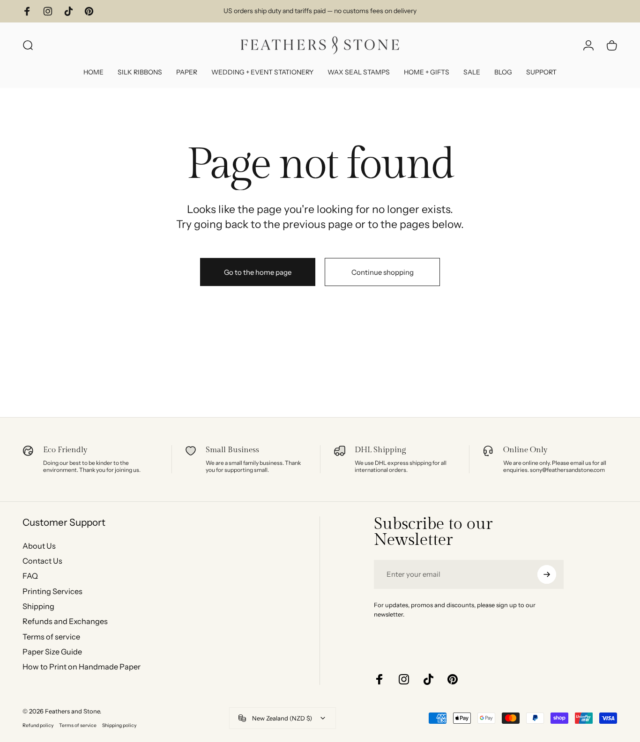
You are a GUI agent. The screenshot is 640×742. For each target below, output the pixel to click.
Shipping (38, 606)
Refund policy (37, 725)
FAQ (30, 575)
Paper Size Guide (52, 651)
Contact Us (42, 561)
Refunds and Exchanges (65, 621)
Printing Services (52, 591)
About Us (39, 546)
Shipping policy (119, 725)
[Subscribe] (546, 574)
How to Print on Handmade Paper (81, 666)
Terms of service (51, 636)
